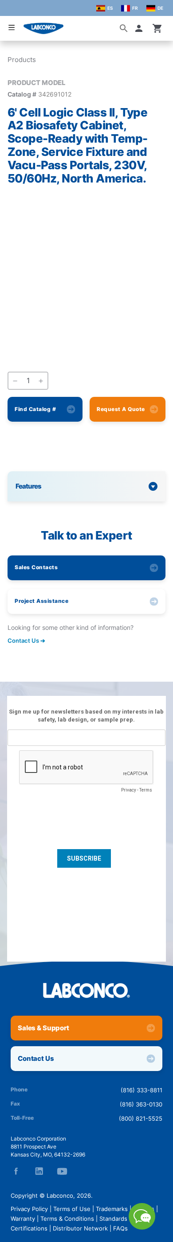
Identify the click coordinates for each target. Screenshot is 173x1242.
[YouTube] (62, 1171)
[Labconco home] (86, 990)
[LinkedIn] (39, 1171)
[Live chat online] (142, 1227)
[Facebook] (16, 1171)
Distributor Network (80, 1228)
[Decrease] (15, 381)
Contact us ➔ (26, 640)
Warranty (23, 1218)
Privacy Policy (29, 1208)
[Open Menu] (12, 28)
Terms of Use (71, 1208)
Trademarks (112, 1208)
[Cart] (157, 28)
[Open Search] (124, 28)
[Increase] (40, 381)
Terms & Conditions (67, 1218)
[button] (141, 28)
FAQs (120, 1228)
